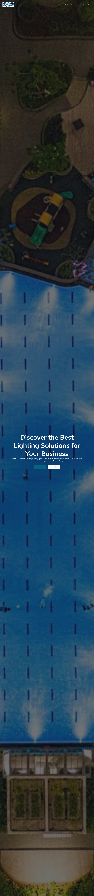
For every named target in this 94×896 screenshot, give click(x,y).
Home (59, 5)
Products (82, 5)
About (66, 5)
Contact (90, 5)
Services (73, 5)
